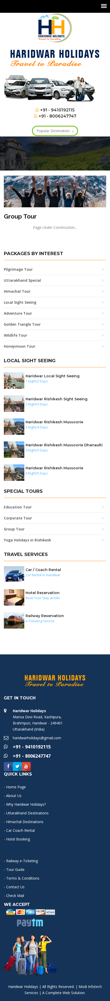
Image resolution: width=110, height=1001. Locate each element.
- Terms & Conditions (21, 878)
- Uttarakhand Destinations (26, 813)
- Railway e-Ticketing (21, 860)
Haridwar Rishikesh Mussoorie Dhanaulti (64, 445)
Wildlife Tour (15, 335)
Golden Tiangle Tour (22, 324)
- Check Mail (14, 895)
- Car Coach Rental (19, 830)
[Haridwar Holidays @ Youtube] (26, 766)
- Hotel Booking (17, 839)
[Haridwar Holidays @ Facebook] (8, 766)
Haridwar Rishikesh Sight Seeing (56, 399)
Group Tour (14, 529)
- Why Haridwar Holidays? (25, 804)
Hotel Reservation (43, 592)
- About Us (12, 795)
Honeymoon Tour (19, 346)
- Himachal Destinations (23, 821)
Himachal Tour (17, 291)
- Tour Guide (14, 869)
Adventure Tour (18, 313)
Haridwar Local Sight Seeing (53, 376)
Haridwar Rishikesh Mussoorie (54, 422)
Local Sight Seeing (20, 302)
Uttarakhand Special (22, 280)
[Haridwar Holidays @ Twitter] (17, 766)
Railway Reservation (45, 615)
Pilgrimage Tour (18, 269)
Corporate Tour (18, 518)
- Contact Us (14, 886)
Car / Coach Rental (43, 569)
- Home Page (15, 786)
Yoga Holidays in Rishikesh (27, 540)
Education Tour (18, 507)
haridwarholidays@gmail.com (37, 737)
